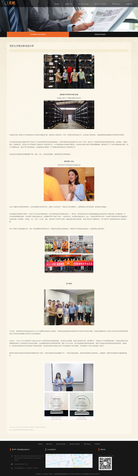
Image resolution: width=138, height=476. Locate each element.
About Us (68, 4)
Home (57, 4)
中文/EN (129, 4)
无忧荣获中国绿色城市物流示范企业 (23, 430)
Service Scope (83, 4)
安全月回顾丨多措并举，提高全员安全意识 (33, 427)
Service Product (101, 4)
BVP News (116, 4)
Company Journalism (38, 34)
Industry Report (100, 34)
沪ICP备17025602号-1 (75, 474)
